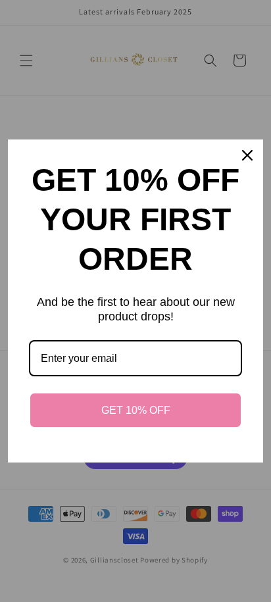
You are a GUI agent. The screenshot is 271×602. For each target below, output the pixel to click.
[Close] (247, 155)
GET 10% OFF (135, 410)
